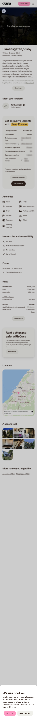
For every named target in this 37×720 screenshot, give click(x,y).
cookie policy (11, 707)
